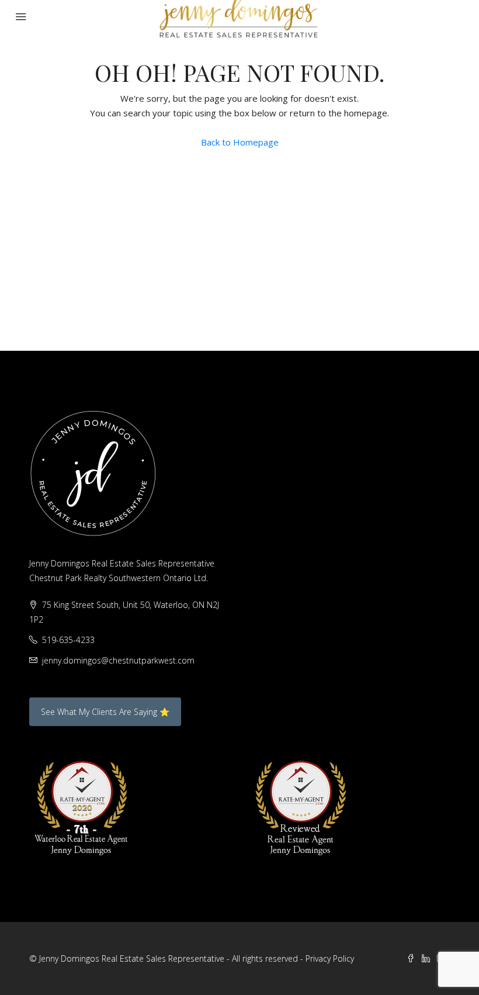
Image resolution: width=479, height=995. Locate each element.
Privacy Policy (330, 958)
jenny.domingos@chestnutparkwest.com (118, 660)
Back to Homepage (240, 142)
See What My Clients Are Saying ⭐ (105, 711)
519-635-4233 (68, 639)
